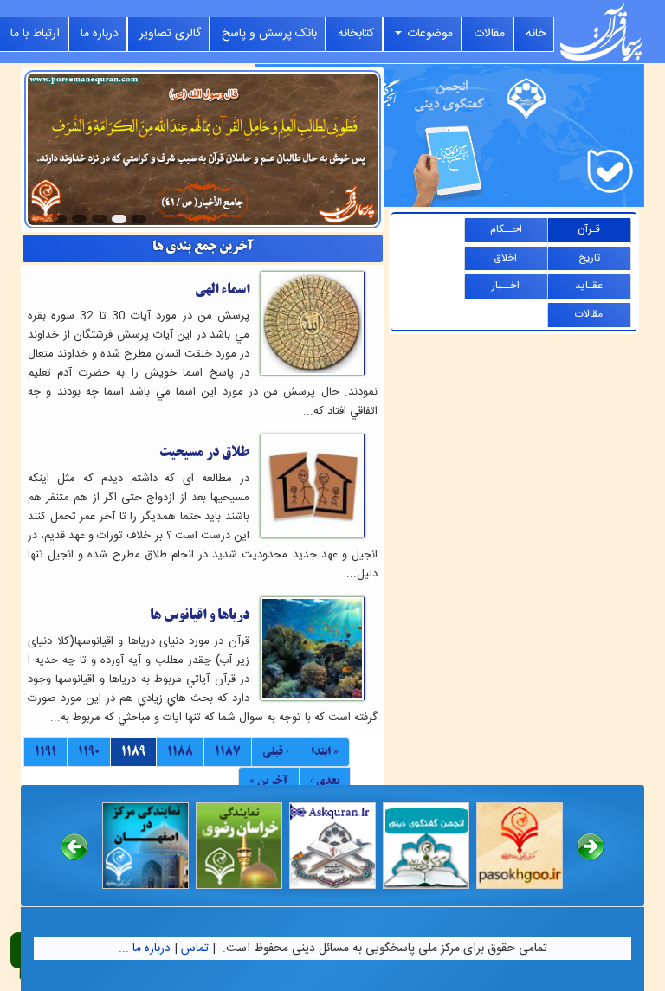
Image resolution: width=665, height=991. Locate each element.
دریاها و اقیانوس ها (199, 615)
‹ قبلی (275, 751)
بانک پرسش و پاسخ (269, 33)
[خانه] (601, 31)
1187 (228, 751)
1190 (89, 751)
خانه (536, 33)
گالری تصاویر (170, 33)
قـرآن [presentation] (589, 229)
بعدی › (324, 781)
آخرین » (268, 781)
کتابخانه (356, 33)
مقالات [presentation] (589, 314)
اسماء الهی (222, 289)
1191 (45, 751)
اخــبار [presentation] (506, 285)
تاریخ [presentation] (589, 258)
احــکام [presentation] (506, 229)
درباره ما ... (145, 948)
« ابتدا (325, 751)
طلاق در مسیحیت (204, 452)
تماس (195, 948)
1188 (180, 751)
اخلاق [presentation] (505, 258)
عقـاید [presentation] (589, 285)
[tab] (589, 230)
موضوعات (428, 33)
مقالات (489, 33)
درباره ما (100, 33)
